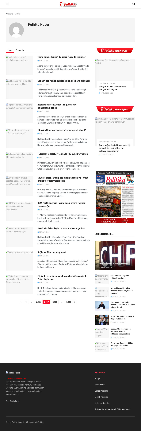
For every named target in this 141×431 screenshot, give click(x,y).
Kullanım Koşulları (102, 403)
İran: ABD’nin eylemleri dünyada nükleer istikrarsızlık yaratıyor (121, 331)
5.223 (68, 302)
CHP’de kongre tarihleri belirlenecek (112, 264)
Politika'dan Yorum (107, 83)
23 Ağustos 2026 (105, 267)
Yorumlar (20, 50)
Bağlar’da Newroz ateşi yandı (51, 252)
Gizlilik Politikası (101, 397)
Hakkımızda (100, 385)
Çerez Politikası (101, 391)
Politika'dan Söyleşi (107, 142)
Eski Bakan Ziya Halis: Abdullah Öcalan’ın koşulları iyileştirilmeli (123, 304)
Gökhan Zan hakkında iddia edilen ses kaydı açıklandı (63, 81)
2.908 (55, 302)
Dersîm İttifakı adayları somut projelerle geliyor (61, 228)
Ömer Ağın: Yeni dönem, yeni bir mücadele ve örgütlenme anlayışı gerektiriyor (115, 148)
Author (17, 14)
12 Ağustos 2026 (107, 155)
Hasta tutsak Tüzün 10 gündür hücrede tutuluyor (61, 57)
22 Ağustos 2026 (118, 349)
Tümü (10, 50)
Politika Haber (17, 422)
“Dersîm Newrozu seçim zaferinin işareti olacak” (61, 130)
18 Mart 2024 (44, 61)
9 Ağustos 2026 (106, 93)
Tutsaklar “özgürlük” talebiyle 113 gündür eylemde (62, 154)
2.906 (38, 302)
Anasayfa (9, 14)
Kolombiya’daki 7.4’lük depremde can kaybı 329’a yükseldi (122, 290)
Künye (97, 378)
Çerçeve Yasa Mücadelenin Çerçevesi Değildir (112, 88)
